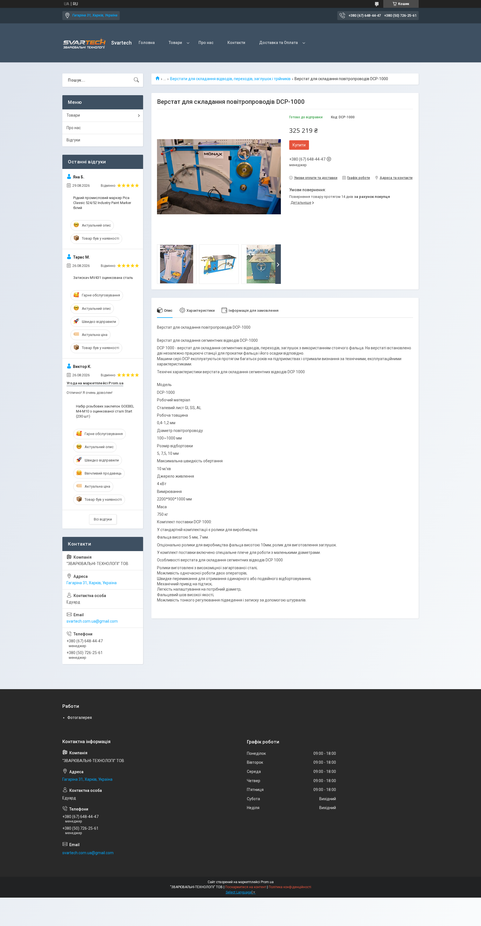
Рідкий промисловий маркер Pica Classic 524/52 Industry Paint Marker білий (102, 203)
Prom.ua (267, 882)
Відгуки (73, 140)
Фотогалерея (79, 717)
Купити (299, 145)
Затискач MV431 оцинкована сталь (103, 278)
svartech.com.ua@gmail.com (92, 621)
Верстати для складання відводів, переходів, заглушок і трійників (230, 79)
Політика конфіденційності (290, 887)
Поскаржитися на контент (245, 887)
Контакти (236, 42)
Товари (175, 42)
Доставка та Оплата (278, 42)
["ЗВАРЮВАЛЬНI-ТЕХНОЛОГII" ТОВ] (84, 43)
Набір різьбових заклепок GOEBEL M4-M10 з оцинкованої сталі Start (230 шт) (105, 411)
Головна (147, 42)
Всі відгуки (103, 519)
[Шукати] (136, 80)
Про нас (205, 42)
